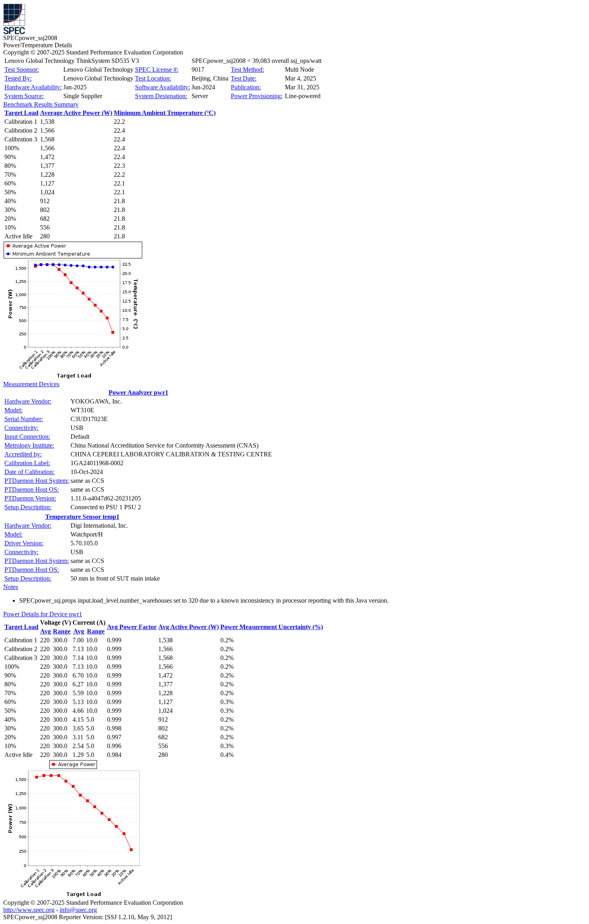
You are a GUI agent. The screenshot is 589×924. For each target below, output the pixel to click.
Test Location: (153, 78)
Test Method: (247, 69)
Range (62, 631)
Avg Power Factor (132, 626)
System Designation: (161, 96)
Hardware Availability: (33, 87)
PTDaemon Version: (30, 498)
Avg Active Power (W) (188, 626)
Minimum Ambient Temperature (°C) (165, 112)
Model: (13, 410)
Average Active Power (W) (76, 112)
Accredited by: (23, 454)
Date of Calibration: (29, 471)
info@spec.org (78, 909)
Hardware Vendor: (27, 401)
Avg (45, 631)
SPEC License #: (156, 69)
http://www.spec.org (28, 909)
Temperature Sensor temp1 (82, 516)
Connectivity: (21, 427)
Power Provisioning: (256, 96)
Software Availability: (162, 87)
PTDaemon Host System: (36, 480)
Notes (10, 586)
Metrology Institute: (29, 445)
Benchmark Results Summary (41, 104)
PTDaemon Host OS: (31, 489)
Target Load (21, 112)
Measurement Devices (31, 384)
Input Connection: (27, 436)
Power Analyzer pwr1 (138, 392)
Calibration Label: (27, 463)
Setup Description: (27, 507)
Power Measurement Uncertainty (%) (271, 626)
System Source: (24, 96)
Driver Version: (23, 543)
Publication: (246, 87)
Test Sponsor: (21, 69)
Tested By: (18, 78)
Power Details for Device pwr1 (42, 614)
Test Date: (243, 78)
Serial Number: (23, 419)
